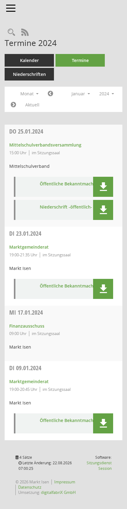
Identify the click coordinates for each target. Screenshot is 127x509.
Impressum (64, 482)
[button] (103, 187)
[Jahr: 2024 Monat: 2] (13, 104)
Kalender (29, 60)
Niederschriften (29, 74)
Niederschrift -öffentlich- (66, 207)
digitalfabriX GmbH (58, 492)
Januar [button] (79, 94)
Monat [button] (27, 94)
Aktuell (32, 105)
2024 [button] (104, 94)
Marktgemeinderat (29, 247)
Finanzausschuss (26, 326)
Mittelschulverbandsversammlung (45, 145)
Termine (80, 60)
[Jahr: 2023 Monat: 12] (50, 93)
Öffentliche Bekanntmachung (70, 184)
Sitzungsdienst (99, 465)
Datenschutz (29, 487)
